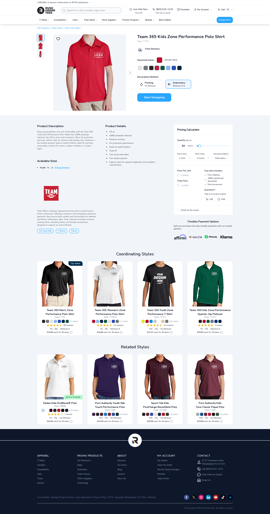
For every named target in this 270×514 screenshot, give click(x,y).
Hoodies (41, 465)
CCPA (110, 497)
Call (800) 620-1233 (212, 468)
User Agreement (83, 497)
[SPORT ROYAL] (174, 68)
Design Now (225, 20)
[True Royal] (151, 414)
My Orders (162, 460)
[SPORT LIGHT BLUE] (168, 68)
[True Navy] (159, 414)
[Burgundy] (205, 414)
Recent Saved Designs (168, 469)
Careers (121, 474)
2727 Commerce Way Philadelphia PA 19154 (213, 462)
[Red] (109, 414)
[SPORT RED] (159, 60)
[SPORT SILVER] (155, 321)
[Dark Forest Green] (167, 414)
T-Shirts (61, 231)
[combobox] (91, 10)
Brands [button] (148, 19)
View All (121, 478)
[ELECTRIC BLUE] (151, 321)
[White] (155, 414)
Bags (79, 465)
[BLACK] (151, 68)
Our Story (122, 465)
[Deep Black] (213, 414)
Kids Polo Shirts (73, 28)
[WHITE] (140, 68)
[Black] (97, 414)
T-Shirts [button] (43, 19)
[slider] (199, 145)
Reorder (161, 474)
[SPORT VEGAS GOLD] (163, 321)
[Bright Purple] (93, 414)
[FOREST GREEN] (55, 410)
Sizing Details (62, 167)
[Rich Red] (209, 414)
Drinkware (82, 469)
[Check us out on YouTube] (215, 497)
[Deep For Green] (217, 414)
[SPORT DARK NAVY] (179, 68)
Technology (82, 483)
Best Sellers (165, 19)
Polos (74, 231)
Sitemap (152, 497)
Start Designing (154, 97)
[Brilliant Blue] (105, 414)
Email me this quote (190, 210)
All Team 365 (45, 231)
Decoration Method (220, 154)
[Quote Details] (71, 332)
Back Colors (200, 154)
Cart (224, 9)
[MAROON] (51, 410)
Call (211, 199)
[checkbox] (178, 210)
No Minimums (84, 460)
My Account (203, 9)
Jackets (40, 483)
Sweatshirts (43, 469)
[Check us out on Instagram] (201, 497)
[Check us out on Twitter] (193, 497)
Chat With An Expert (212, 474)
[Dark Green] (117, 414)
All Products (43, 28)
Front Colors (182, 154)
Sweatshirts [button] (60, 19)
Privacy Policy (99, 497)
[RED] (58, 410)
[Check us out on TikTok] (223, 497)
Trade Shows (83, 474)
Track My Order (164, 465)
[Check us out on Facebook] (186, 497)
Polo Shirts (57, 28)
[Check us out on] (208, 497)
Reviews (121, 460)
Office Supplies (84, 478)
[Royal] (113, 414)
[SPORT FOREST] (162, 68)
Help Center (163, 478)
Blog (119, 469)
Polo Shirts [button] (89, 19)
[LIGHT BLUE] (43, 410)
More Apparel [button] (109, 19)
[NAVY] (66, 410)
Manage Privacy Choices (62, 497)
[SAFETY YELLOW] (143, 321)
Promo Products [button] (130, 19)
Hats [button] (75, 19)
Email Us (206, 480)
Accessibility (43, 497)
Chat (223, 199)
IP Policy (142, 497)
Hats (39, 474)
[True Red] (163, 414)
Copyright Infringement (126, 497)
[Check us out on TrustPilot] (230, 497)
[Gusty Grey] (197, 414)
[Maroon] (101, 414)
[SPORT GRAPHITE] (145, 68)
